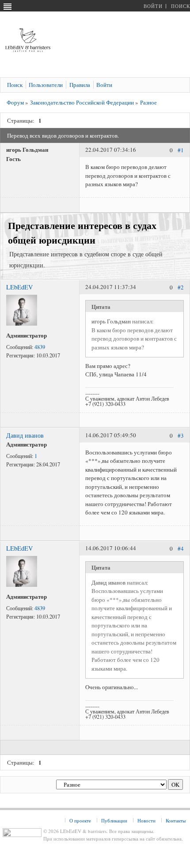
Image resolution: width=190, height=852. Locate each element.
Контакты (176, 820)
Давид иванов (25, 435)
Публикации (114, 820)
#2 (181, 288)
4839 (39, 346)
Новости (146, 820)
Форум (15, 102)
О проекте (80, 820)
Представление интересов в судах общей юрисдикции (82, 232)
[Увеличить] (21, 323)
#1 (181, 150)
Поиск (180, 6)
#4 (181, 548)
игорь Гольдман (111, 321)
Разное (148, 102)
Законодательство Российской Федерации (82, 102)
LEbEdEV (19, 287)
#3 (181, 435)
